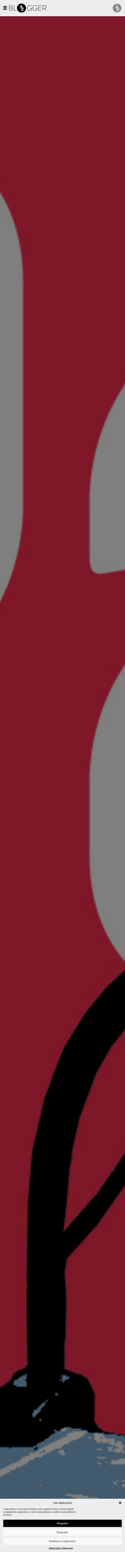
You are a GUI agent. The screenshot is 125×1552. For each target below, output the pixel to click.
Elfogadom (62, 1523)
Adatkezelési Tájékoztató (61, 1548)
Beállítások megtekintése (62, 1541)
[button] (120, 1502)
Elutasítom (62, 1532)
